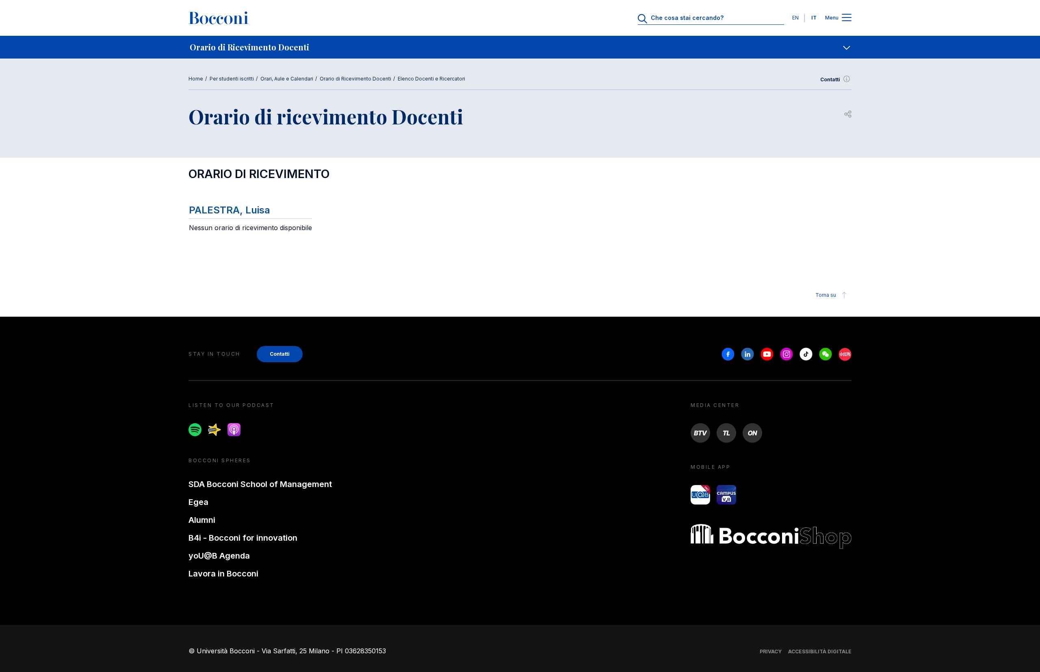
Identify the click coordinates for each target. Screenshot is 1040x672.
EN (795, 18)
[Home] (218, 18)
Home (195, 79)
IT (814, 18)
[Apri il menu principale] (847, 18)
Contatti (830, 79)
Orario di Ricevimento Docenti (355, 79)
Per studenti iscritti (232, 79)
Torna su (825, 295)
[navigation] (520, 47)
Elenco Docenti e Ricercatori (431, 79)
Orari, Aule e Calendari (286, 79)
